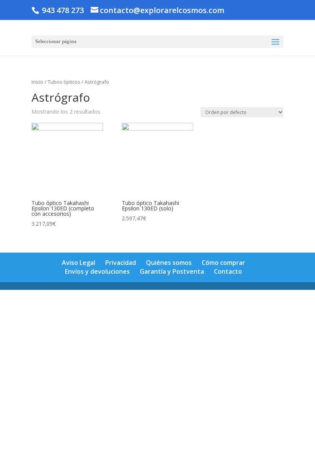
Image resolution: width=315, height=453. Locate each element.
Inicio (37, 81)
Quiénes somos (169, 262)
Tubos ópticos (64, 81)
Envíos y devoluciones (97, 271)
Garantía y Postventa (172, 271)
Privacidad (120, 262)
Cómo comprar (223, 262)
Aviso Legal (78, 262)
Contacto (228, 271)
